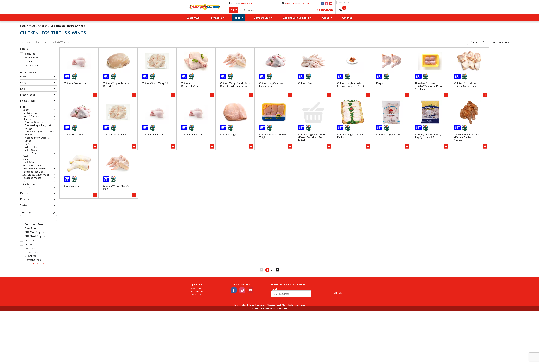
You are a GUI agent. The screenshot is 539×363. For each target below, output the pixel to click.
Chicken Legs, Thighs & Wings (68, 25)
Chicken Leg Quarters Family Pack (271, 85)
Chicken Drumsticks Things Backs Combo (465, 85)
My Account (196, 288)
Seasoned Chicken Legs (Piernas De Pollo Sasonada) (467, 137)
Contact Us (196, 294)
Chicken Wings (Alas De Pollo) (116, 187)
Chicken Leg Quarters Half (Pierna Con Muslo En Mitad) (313, 137)
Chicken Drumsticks (75, 83)
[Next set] (277, 270)
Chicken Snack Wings (114, 134)
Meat (32, 25)
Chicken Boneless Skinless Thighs (273, 136)
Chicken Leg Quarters (388, 134)
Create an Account (301, 3)
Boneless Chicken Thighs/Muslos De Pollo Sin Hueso (428, 86)
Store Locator (197, 291)
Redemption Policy (296, 305)
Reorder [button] (327, 9)
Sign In (288, 3)
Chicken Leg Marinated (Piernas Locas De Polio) (350, 85)
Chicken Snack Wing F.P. (155, 83)
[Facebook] (322, 4)
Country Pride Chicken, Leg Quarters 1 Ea (428, 136)
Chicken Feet (305, 83)
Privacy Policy (240, 305)
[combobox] (233, 10)
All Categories (28, 71)
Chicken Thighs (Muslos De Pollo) (116, 85)
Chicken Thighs (228, 134)
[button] (343, 2)
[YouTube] (330, 4)
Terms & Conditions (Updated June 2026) (267, 305)
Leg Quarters (71, 185)
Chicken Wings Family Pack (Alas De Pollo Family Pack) (235, 85)
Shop (23, 25)
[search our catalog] (241, 10)
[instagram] (326, 4)
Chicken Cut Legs (73, 134)
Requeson (382, 83)
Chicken (42, 25)
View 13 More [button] (38, 264)
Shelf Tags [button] (25, 212)
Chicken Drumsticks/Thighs (192, 85)
